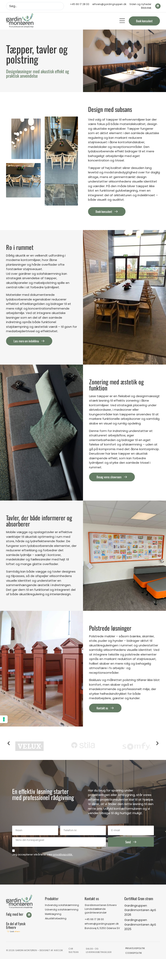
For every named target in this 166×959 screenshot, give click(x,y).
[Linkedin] (158, 6)
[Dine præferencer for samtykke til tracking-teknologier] (4, 719)
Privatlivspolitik (135, 948)
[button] (122, 20)
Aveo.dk (58, 950)
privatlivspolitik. (63, 854)
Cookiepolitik (133, 953)
